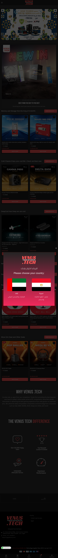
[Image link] (16, 284)
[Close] (56, 248)
